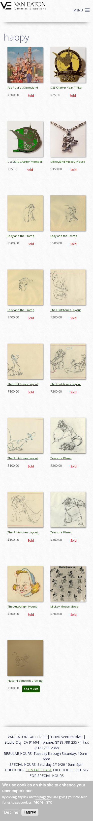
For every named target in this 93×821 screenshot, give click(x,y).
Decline (11, 812)
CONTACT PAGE (39, 770)
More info (42, 802)
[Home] (23, 5)
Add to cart (31, 689)
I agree (30, 812)
